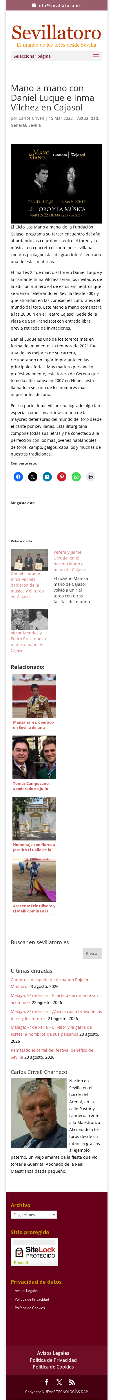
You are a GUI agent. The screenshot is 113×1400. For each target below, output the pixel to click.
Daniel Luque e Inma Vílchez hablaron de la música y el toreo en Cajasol (27, 585)
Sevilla (34, 125)
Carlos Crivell (31, 118)
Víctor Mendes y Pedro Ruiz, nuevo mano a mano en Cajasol (28, 641)
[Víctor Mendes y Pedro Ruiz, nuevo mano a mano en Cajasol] (29, 619)
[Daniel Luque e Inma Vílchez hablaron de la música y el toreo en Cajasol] (29, 560)
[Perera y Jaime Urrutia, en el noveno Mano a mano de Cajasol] (75, 577)
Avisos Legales (27, 1290)
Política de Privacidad (32, 1299)
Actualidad (87, 118)
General (18, 125)
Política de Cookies (30, 1307)
